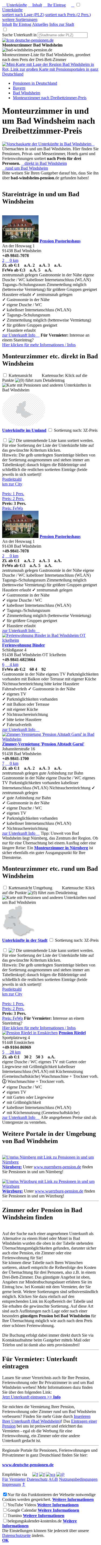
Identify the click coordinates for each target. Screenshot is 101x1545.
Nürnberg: (12, 1167)
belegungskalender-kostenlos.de (35, 1521)
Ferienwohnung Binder (23, 645)
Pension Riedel (72, 1032)
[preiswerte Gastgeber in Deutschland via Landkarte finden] (50, 74)
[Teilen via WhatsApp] (50, 1474)
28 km (12, 1052)
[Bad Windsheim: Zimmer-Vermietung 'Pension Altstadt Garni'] (50, 739)
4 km (11, 664)
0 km (11, 260)
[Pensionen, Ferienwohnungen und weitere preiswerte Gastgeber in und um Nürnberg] (50, 1162)
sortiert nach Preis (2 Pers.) (68, 14)
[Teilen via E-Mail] (60, 1474)
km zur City (12, 484)
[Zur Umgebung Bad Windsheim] (23, 425)
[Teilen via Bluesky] (42, 1474)
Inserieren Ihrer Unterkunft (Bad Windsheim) (46, 1418)
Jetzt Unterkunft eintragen (31, 1397)
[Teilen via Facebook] (35, 1474)
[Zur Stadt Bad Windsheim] (18, 935)
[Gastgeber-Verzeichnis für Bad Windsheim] (28, 40)
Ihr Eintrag (54, 5)
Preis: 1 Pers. (13, 493)
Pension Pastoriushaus (60, 241)
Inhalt (35, 5)
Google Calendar (22, 1510)
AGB (53, 1479)
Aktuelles (40, 24)
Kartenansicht (25, 375)
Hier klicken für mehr (39, 344)
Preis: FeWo (12, 508)
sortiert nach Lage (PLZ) (23, 14)
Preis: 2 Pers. (13, 498)
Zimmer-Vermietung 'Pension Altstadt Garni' (43, 744)
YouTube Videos (22, 1505)
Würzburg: (12, 1191)
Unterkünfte (14, 5)
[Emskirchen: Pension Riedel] (30, 1032)
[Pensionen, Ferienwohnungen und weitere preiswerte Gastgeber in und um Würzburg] (50, 1186)
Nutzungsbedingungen (78, 1479)
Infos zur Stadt (61, 24)
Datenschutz (37, 1479)
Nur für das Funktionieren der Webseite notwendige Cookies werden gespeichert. (49, 1497)
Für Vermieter (14, 1479)
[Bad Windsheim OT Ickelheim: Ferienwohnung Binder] (50, 640)
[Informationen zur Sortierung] (12, 440)
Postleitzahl (12, 479)
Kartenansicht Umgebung (35, 888)
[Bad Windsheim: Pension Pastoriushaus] (20, 241)
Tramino (15, 1515)
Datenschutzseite (16, 1535)
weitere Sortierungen (19, 19)
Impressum (11, 1484)
